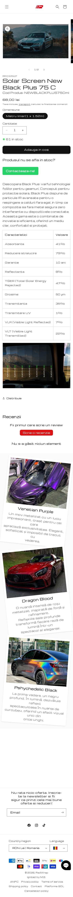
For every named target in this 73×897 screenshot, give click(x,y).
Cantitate (10, 123)
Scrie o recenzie (36, 433)
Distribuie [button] (14, 398)
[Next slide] (44, 69)
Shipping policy (18, 886)
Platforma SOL (54, 886)
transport (24, 104)
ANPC (14, 881)
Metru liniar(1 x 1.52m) (25, 116)
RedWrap (42, 872)
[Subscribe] (62, 812)
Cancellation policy (36, 891)
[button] (7, 7)
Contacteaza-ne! (20, 171)
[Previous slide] (29, 69)
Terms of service (52, 881)
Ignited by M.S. (36, 877)
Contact (36, 886)
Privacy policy (30, 881)
